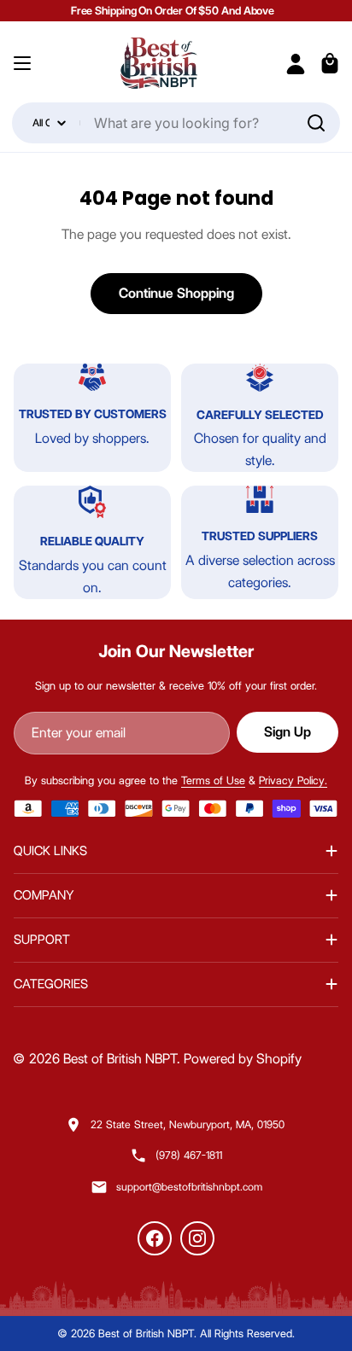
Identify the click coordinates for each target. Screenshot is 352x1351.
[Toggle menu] (22, 63)
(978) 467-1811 (188, 1155)
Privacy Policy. (293, 780)
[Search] (316, 123)
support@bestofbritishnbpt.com (189, 1186)
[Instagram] (197, 1238)
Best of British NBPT (120, 1059)
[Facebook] (155, 1238)
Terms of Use (213, 780)
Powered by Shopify (243, 1059)
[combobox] (175, 122)
